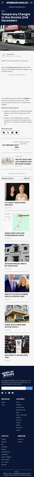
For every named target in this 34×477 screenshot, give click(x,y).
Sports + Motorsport (21, 415)
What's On (19, 420)
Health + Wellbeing (6, 457)
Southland (18, 404)
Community (4, 446)
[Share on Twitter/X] (8, 132)
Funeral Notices (20, 407)
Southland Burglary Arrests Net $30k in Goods (15, 265)
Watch (17, 412)
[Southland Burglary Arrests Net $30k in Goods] (17, 253)
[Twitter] (6, 393)
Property (3, 439)
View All (27, 178)
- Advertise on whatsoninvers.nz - (17, 7)
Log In (3, 404)
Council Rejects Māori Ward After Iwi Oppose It (15, 326)
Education (3, 464)
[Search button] (28, 3)
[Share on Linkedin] (12, 132)
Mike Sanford (10, 54)
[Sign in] (32, 3)
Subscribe (29, 388)
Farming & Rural (5, 451)
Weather (18, 417)
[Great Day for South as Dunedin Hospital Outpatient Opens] (17, 283)
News (3, 11)
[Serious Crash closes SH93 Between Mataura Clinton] (17, 222)
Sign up (3, 402)
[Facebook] (2, 393)
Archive (18, 430)
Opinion (18, 425)
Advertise (20, 441)
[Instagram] (9, 393)
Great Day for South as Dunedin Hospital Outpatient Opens (16, 295)
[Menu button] (2, 2)
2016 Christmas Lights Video (10, 146)
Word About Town (21, 409)
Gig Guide (3, 441)
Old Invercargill (5, 459)
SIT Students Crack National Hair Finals (15, 204)
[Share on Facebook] (4, 132)
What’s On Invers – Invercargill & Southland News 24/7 (17, 473)
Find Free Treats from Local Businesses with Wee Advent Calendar (23, 162)
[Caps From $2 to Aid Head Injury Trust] (17, 344)
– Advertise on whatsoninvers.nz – (17, 74)
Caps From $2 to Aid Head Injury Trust (16, 356)
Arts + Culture (4, 462)
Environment (4, 454)
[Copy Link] (16, 132)
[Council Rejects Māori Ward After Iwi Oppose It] (17, 314)
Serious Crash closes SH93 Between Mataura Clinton (14, 234)
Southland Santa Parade (14, 67)
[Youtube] (13, 393)
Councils (18, 422)
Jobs (2, 444)
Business (3, 449)
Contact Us (20, 439)
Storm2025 (19, 427)
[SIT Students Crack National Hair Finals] (17, 192)
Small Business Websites (25, 475)
